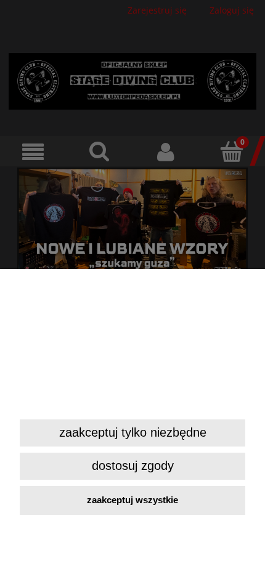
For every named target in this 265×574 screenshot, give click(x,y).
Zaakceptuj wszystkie (132, 500)
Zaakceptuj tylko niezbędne (132, 432)
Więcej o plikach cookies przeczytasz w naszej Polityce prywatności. (131, 398)
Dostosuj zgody (133, 465)
